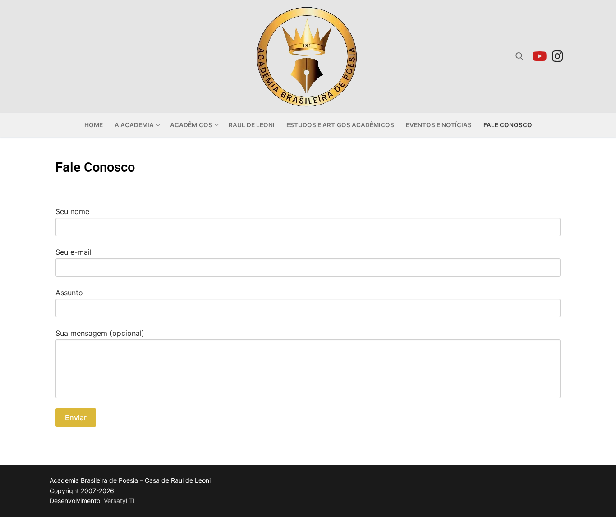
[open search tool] (519, 56)
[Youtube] (539, 56)
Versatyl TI (119, 500)
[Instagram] (557, 56)
